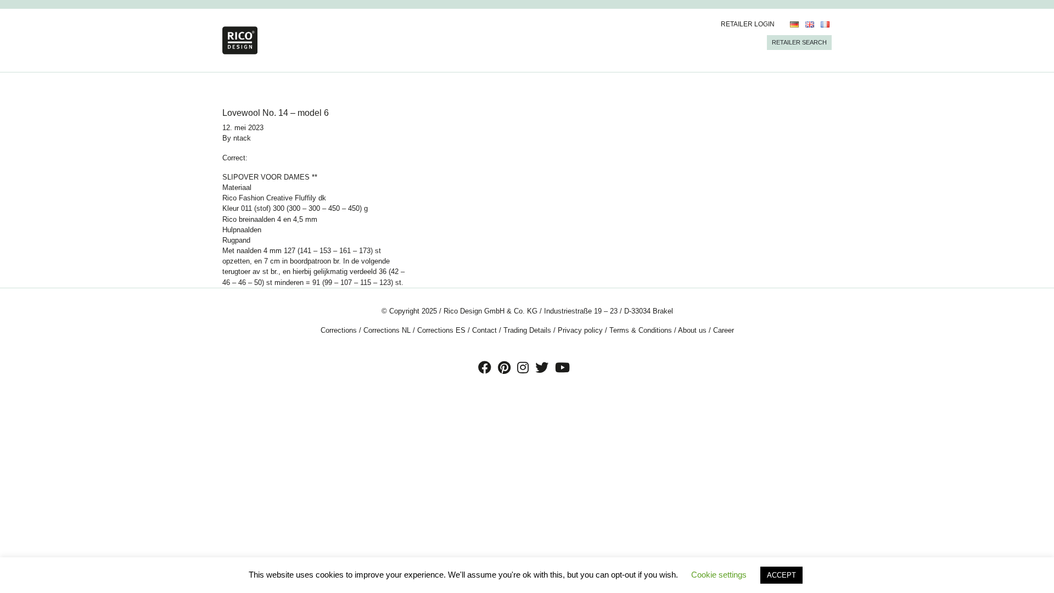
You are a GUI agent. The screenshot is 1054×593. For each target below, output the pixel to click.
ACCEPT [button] (781, 575)
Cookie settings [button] (719, 574)
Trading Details (527, 330)
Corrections (339, 330)
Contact (484, 330)
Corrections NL (387, 330)
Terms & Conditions (640, 330)
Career (723, 330)
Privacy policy (580, 330)
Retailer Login (748, 24)
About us (692, 330)
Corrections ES (441, 330)
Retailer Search (799, 42)
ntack (242, 138)
